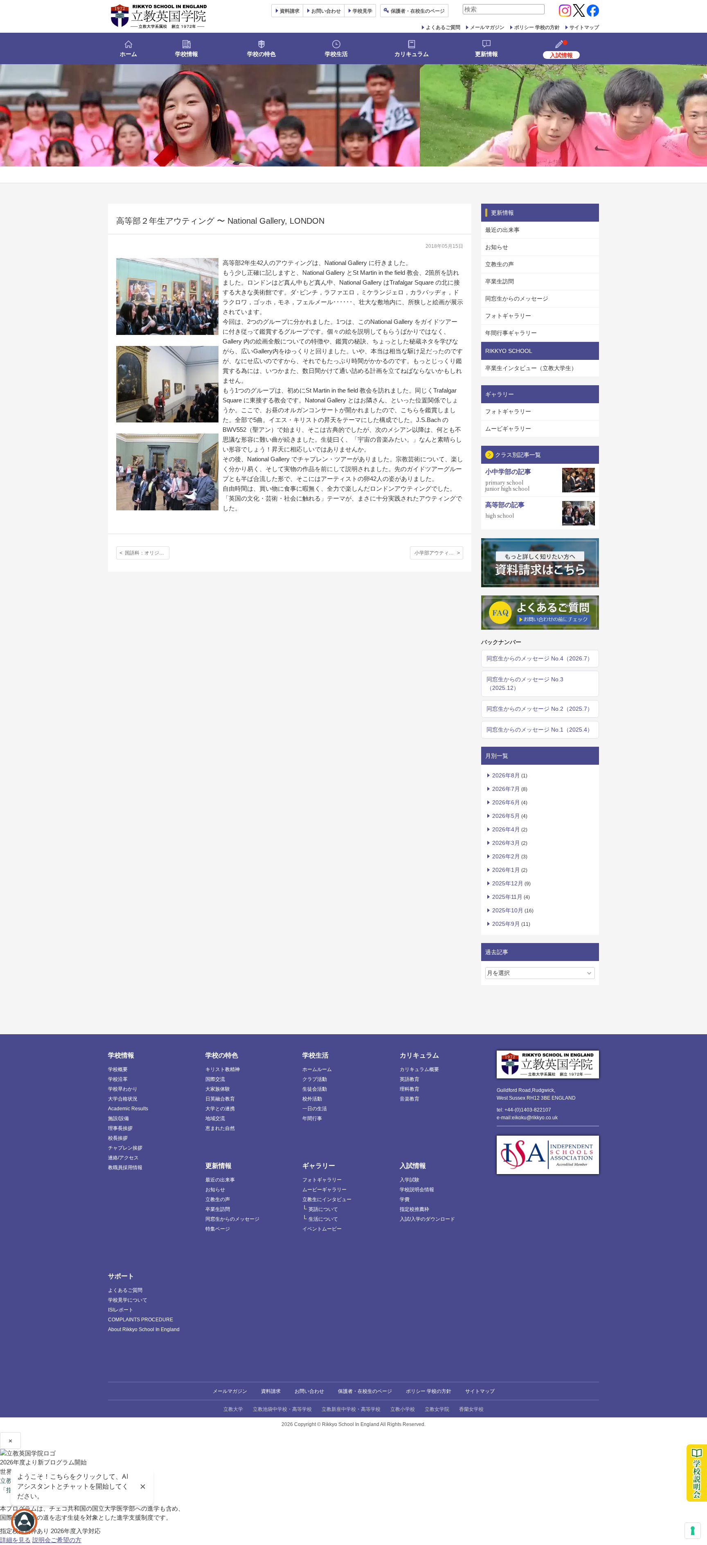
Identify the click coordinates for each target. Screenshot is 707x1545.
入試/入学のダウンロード (427, 1219)
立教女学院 (437, 1409)
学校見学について (127, 1300)
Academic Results (128, 1109)
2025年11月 (507, 897)
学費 (405, 1199)
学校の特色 (261, 54)
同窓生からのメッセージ (516, 298)
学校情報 (186, 54)
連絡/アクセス (123, 1158)
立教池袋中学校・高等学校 (282, 1409)
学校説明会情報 (417, 1189)
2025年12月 (507, 883)
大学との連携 (220, 1109)
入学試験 (409, 1180)
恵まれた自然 (220, 1128)
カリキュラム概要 (419, 1069)
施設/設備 (118, 1118)
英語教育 (409, 1079)
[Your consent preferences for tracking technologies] (692, 1530)
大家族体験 (217, 1089)
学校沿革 (118, 1079)
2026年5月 (506, 816)
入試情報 (413, 1165)
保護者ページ (418, 11)
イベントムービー (322, 1229)
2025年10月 (507, 910)
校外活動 (312, 1099)
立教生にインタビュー (326, 1199)
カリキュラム (411, 54)
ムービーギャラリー (324, 1189)
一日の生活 (314, 1109)
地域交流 (215, 1118)
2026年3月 (506, 843)
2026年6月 (506, 802)
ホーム (128, 54)
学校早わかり (122, 1089)
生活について (323, 1219)
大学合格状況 (122, 1099)
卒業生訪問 (499, 281)
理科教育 (409, 1089)
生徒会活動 (314, 1089)
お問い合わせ (326, 11)
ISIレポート (120, 1310)
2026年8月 (506, 775)
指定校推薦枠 (414, 1209)
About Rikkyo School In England (144, 1329)
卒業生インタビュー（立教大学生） (531, 368)
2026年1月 (506, 870)
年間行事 (312, 1118)
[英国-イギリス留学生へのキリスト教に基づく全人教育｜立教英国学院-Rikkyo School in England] (159, 16)
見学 (362, 11)
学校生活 (336, 54)
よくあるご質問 (443, 27)
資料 (289, 11)
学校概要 (118, 1069)
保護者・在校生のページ (365, 1391)
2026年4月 (506, 829)
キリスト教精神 (222, 1069)
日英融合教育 (220, 1099)
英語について (323, 1209)
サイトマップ (584, 27)
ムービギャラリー (508, 428)
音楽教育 (409, 1099)
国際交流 (215, 1079)
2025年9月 (506, 924)
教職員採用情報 (125, 1167)
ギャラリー (318, 1165)
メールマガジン (487, 27)
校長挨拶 (118, 1138)
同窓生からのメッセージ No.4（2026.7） (539, 658)
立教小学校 (402, 1409)
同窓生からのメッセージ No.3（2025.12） (524, 683)
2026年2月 (506, 856)
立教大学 (233, 1409)
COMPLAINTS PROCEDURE (140, 1320)
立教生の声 (499, 264)
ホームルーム (317, 1069)
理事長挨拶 (120, 1128)
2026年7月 (506, 789)
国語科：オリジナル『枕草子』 (147, 553)
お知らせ (496, 247)
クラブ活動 (314, 1079)
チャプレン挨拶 (125, 1148)
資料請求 (271, 1391)
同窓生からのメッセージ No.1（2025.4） (539, 729)
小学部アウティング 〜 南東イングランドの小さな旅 (438, 553)
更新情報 (486, 54)
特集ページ (217, 1229)
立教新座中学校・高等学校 (351, 1409)
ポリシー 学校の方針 (537, 27)
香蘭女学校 (471, 1409)
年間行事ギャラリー (511, 333)
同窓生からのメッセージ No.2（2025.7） (539, 708)
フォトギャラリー (508, 315)
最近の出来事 (502, 230)
